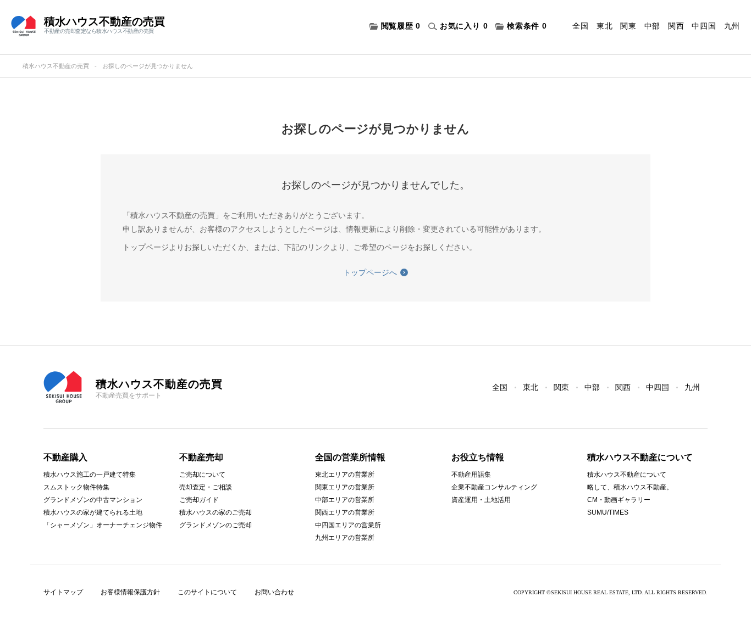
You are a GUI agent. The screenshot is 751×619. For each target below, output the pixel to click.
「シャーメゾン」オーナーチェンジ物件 (102, 525)
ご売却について (202, 474)
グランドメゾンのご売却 (215, 525)
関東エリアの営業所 (344, 487)
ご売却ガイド (199, 500)
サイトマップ (63, 592)
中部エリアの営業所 (344, 500)
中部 (652, 25)
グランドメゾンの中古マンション (92, 500)
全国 (580, 25)
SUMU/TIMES (607, 512)
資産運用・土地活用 (481, 500)
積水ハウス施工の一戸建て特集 (89, 474)
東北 (604, 25)
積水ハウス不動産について (626, 474)
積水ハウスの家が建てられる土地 (92, 512)
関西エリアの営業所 (344, 512)
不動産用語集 (471, 474)
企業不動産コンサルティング (494, 487)
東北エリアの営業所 (344, 474)
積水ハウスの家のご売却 (215, 512)
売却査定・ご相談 (205, 487)
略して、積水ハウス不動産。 (630, 487)
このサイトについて (207, 592)
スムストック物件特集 (76, 487)
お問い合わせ (274, 592)
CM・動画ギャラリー (618, 500)
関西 (676, 25)
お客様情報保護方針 (130, 592)
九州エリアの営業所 (344, 538)
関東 (628, 25)
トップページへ (370, 272)
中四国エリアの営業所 (348, 525)
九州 (732, 25)
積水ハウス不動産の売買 (56, 66)
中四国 (704, 25)
